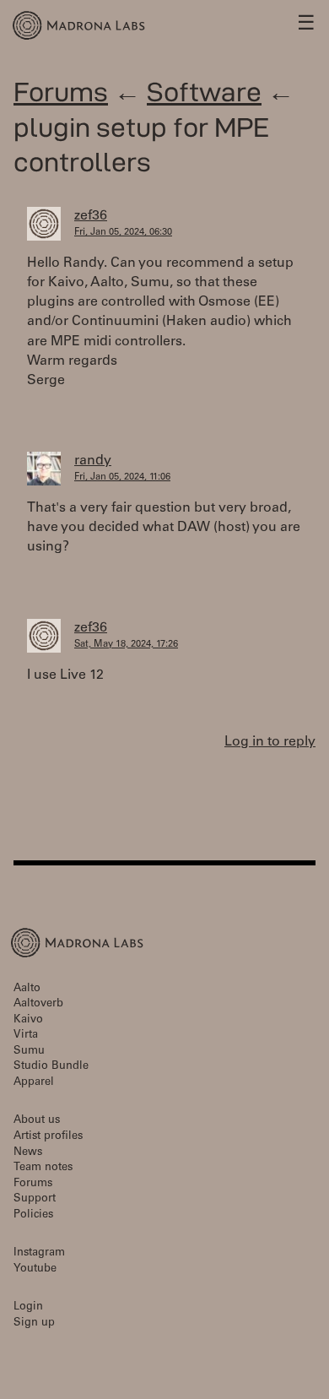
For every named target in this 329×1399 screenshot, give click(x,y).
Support (34, 1199)
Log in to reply (270, 742)
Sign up (34, 1323)
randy (92, 461)
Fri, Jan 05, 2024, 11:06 (122, 477)
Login (28, 1307)
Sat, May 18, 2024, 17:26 (126, 644)
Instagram (39, 1253)
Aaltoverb (38, 1004)
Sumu (29, 1051)
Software (204, 91)
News (27, 1152)
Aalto (26, 989)
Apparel (33, 1082)
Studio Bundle (51, 1066)
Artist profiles (48, 1136)
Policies (33, 1215)
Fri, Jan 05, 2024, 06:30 (123, 232)
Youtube (35, 1269)
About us (36, 1120)
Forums (60, 91)
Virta (25, 1035)
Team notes (43, 1168)
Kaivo (28, 1020)
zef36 (90, 216)
